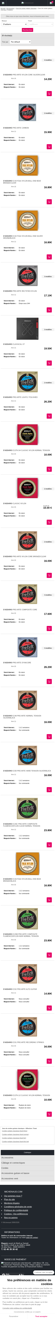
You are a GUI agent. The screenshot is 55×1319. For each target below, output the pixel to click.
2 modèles (48, 113)
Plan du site (9, 1199)
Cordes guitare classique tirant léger (14, 1131)
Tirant (30, 21)
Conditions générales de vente (18, 1207)
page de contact (32, 1237)
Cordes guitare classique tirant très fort (15, 1141)
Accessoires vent (9, 1178)
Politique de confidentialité (16, 1210)
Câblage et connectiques (13, 1163)
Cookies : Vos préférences (16, 1214)
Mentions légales (12, 1203)
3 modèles (48, 276)
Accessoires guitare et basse (15, 1173)
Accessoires (7, 1157)
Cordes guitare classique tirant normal (15, 1134)
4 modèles (48, 60)
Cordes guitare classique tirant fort (14, 1138)
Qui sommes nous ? (13, 1196)
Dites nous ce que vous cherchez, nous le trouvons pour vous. (27, 16)
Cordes (4, 1168)
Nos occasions (11, 1218)
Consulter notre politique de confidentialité (17, 1308)
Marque (4, 21)
